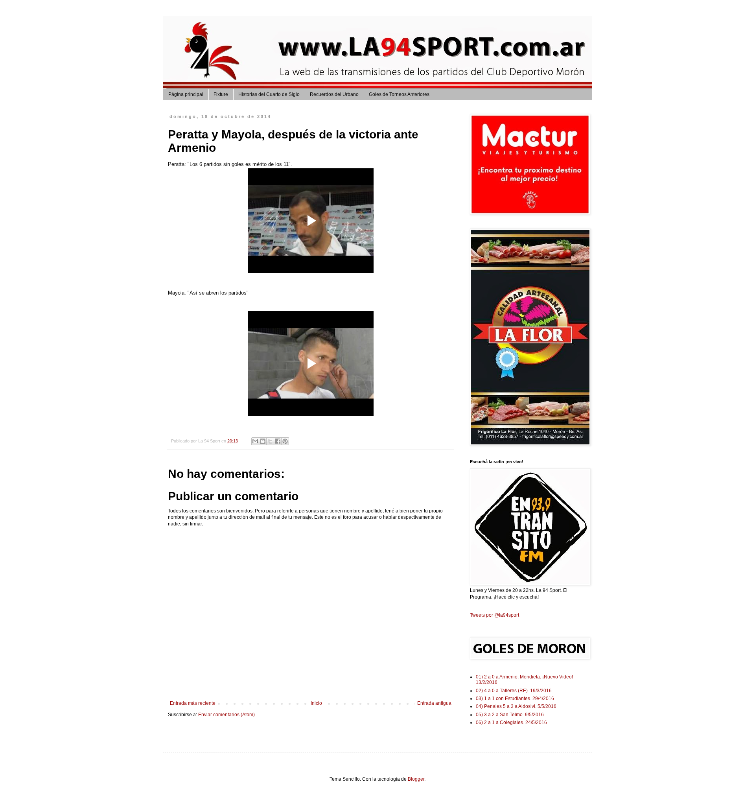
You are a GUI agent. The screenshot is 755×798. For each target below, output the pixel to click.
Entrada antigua (434, 703)
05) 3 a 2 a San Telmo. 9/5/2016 (510, 714)
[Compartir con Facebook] (278, 441)
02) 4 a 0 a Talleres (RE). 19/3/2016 (514, 690)
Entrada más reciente (192, 703)
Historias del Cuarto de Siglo (269, 94)
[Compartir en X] (270, 441)
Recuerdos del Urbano (334, 94)
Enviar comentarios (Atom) (226, 714)
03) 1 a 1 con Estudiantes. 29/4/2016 (515, 698)
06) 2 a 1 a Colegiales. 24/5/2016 (511, 722)
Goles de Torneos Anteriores (399, 94)
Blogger (416, 779)
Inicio (316, 703)
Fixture (221, 94)
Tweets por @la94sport (494, 615)
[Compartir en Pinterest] (285, 441)
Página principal (185, 94)
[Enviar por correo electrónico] (255, 441)
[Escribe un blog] (263, 441)
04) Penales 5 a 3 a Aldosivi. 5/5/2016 (516, 706)
